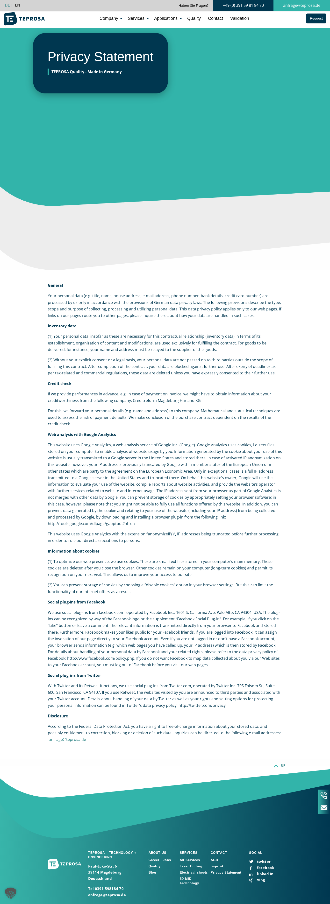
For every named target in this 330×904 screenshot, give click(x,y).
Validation (239, 18)
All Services (190, 860)
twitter (263, 861)
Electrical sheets (194, 872)
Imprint (217, 866)
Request (316, 18)
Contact (215, 18)
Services (136, 18)
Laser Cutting (191, 866)
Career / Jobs (160, 860)
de (7, 5)
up (283, 765)
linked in (264, 873)
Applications (166, 18)
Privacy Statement (226, 872)
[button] (10, 893)
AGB (214, 860)
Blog (152, 872)
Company (109, 18)
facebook (265, 867)
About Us (157, 853)
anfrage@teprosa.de (301, 5)
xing (260, 879)
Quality (194, 18)
